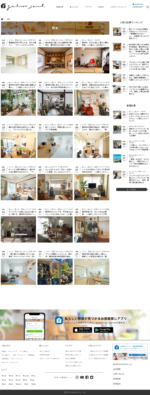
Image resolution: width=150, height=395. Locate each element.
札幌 (32, 380)
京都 (4, 376)
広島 (18, 380)
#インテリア (13, 351)
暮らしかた (74, 7)
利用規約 (117, 384)
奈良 (11, 380)
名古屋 (26, 376)
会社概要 (117, 369)
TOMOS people (45, 355)
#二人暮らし (6, 355)
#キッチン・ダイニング (10, 362)
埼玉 (34, 376)
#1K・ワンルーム (19, 355)
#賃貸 (4, 351)
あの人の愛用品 (70, 358)
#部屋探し (31, 355)
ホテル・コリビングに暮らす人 (49, 358)
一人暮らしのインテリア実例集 (98, 351)
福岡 (34, 384)
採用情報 (117, 379)
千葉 (18, 376)
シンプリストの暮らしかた (74, 362)
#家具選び (5, 358)
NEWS (101, 7)
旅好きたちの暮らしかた (73, 366)
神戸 (27, 384)
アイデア (88, 7)
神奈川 (19, 384)
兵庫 (11, 376)
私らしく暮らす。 (45, 351)
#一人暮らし (24, 351)
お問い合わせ (118, 374)
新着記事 (59, 7)
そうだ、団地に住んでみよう (97, 358)
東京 (4, 384)
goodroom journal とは (122, 364)
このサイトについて (118, 7)
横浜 (11, 384)
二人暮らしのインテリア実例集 (98, 355)
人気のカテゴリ (94, 346)
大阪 (4, 380)
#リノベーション (17, 358)
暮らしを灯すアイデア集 (73, 351)
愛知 (25, 380)
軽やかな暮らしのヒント (73, 355)
